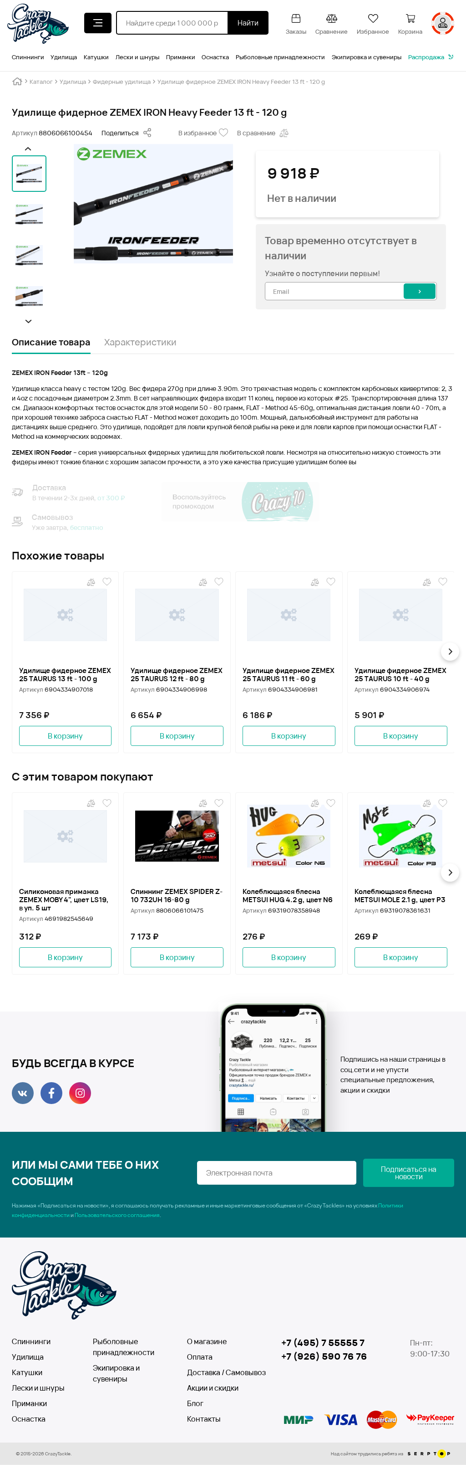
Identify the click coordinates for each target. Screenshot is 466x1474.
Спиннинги (28, 57)
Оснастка (215, 57)
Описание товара (51, 342)
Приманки (180, 57)
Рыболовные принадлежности (280, 57)
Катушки (96, 57)
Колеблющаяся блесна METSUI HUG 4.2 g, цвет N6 (288, 896)
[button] (27, 148)
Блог (195, 1403)
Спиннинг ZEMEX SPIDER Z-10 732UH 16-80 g (177, 896)
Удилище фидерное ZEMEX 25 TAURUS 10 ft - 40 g (400, 675)
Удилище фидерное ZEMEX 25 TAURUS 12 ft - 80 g (177, 675)
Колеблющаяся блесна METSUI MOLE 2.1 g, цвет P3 (400, 896)
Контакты (204, 1419)
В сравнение (256, 132)
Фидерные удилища (122, 81)
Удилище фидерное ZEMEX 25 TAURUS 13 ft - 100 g (65, 675)
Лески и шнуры (137, 57)
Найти (248, 23)
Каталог (41, 81)
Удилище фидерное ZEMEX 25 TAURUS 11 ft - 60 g (288, 675)
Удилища (64, 57)
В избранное (197, 132)
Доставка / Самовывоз (220, 1372)
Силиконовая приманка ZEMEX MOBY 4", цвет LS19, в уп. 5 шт (64, 900)
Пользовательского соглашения (117, 1215)
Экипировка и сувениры (366, 57)
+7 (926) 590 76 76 (324, 1356)
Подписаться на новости (408, 1172)
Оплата (200, 1357)
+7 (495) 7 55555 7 (323, 1342)
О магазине (207, 1341)
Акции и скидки (212, 1388)
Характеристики (140, 342)
